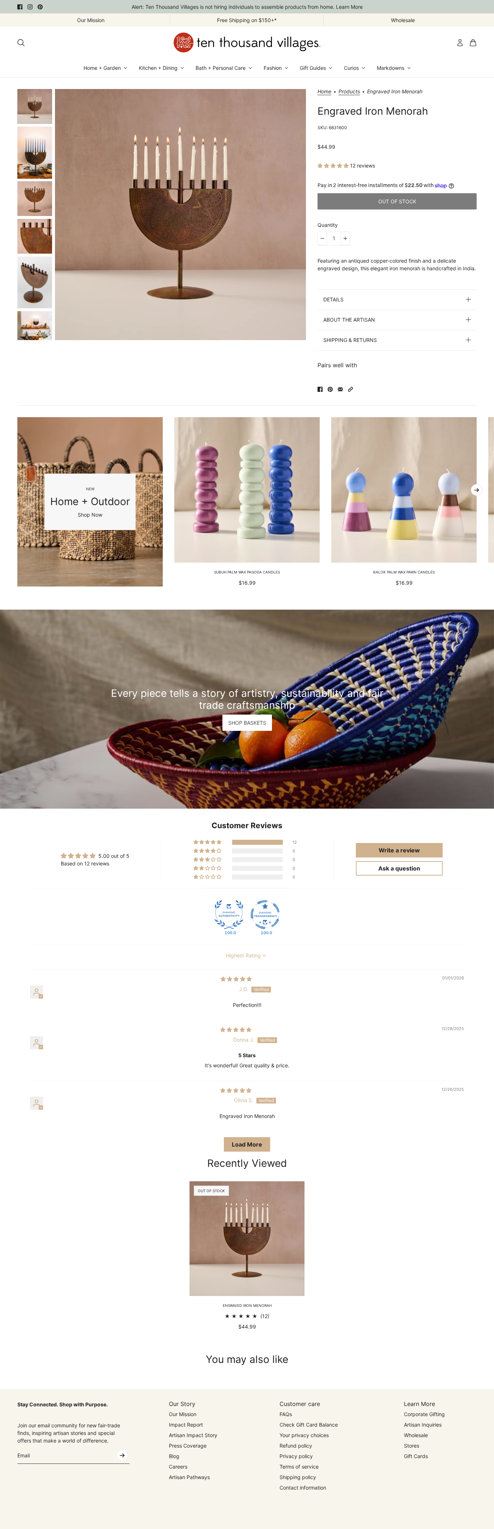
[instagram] (30, 7)
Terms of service (299, 1467)
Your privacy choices (304, 1435)
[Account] (460, 42)
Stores (411, 1446)
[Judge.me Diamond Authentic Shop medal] (228, 914)
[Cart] (473, 42)
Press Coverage (187, 1446)
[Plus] (345, 238)
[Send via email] (340, 389)
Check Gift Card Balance (309, 1425)
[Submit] (122, 1455)
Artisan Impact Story (193, 1435)
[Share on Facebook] (320, 389)
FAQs (286, 1414)
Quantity (328, 225)
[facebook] (20, 7)
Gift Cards (416, 1456)
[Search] (21, 42)
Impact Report (186, 1425)
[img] (236, 979)
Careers (178, 1467)
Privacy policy (296, 1456)
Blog (174, 1456)
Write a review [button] (399, 850)
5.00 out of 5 (113, 856)
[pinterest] (40, 7)
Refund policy (296, 1446)
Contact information (303, 1487)
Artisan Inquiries (423, 1425)
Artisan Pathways (189, 1477)
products (349, 91)
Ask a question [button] (399, 868)
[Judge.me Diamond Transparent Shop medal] (265, 914)
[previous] (17, 502)
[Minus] (322, 238)
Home (324, 91)
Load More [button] (247, 1144)
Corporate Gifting (424, 1414)
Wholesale (416, 1435)
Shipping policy (298, 1477)
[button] (334, 165)
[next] (476, 490)
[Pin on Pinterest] (330, 389)
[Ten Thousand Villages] (247, 42)
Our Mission (182, 1414)
